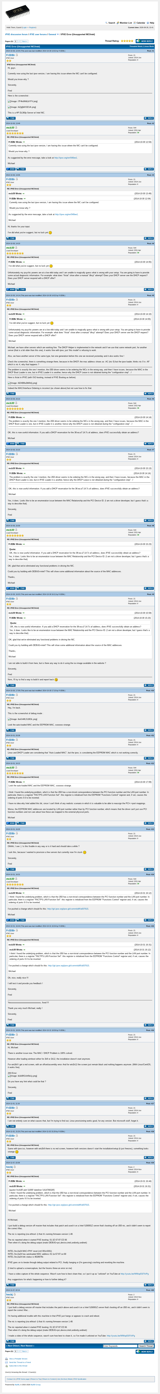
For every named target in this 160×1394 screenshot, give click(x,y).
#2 (153, 123)
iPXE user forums (38, 34)
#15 (152, 926)
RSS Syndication (80, 1379)
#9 (153, 594)
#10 (152, 690)
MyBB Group (35, 1385)
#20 (152, 1290)
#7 (153, 450)
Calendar (141, 23)
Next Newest (26, 1346)
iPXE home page (23, 1379)
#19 (152, 1163)
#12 (152, 763)
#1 (153, 51)
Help (152, 23)
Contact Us (11, 1379)
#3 (153, 175)
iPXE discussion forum (16, 34)
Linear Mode (149, 46)
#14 (152, 874)
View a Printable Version (18, 1359)
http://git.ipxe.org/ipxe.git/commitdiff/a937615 (67, 909)
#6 (153, 399)
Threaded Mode (136, 46)
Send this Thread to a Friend (20, 1362)
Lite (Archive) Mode (64, 1379)
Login (24, 27)
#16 (152, 1030)
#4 (153, 243)
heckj (9, 1167)
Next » (24, 41)
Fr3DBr (61, 51)
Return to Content (49, 1379)
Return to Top (36, 1379)
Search (111, 23)
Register (32, 27)
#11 (152, 735)
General (52, 34)
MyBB (17, 1385)
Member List (126, 23)
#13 (152, 829)
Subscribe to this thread (18, 1366)
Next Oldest (13, 1346)
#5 (153, 295)
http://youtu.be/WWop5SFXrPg (135, 1274)
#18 (152, 1131)
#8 (153, 526)
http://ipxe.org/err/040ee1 (65, 158)
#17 (152, 1103)
